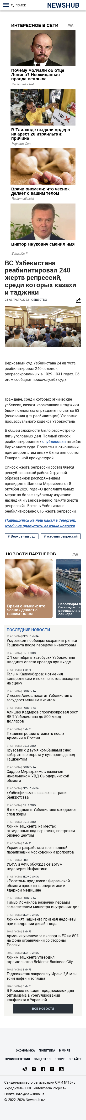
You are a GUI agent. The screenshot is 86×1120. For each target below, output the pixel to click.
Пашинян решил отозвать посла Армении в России (35, 735)
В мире (26, 670)
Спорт (26, 860)
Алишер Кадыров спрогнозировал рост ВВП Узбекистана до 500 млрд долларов (42, 716)
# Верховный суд (22, 536)
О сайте (75, 1059)
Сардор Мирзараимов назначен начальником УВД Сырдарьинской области (38, 776)
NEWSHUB (63, 5)
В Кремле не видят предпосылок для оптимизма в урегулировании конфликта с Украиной (40, 995)
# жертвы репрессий (61, 536)
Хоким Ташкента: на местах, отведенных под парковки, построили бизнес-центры (41, 831)
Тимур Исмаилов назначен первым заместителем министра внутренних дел (43, 904)
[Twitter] (52, 1069)
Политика (29, 691)
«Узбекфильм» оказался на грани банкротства (36, 795)
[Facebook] (43, 1069)
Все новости (43, 1008)
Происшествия (17, 1059)
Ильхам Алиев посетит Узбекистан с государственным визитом (39, 697)
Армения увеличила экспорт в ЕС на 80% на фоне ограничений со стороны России (43, 940)
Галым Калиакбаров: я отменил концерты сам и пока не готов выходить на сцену (43, 678)
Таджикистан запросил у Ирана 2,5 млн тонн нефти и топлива (41, 976)
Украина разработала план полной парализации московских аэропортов (40, 849)
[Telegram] (24, 1069)
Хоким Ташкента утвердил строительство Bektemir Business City (40, 959)
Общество (29, 653)
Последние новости (28, 630)
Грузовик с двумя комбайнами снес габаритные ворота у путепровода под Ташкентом (41, 754)
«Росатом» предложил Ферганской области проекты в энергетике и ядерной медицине (38, 885)
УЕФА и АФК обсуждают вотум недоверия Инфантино (34, 866)
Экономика (30, 636)
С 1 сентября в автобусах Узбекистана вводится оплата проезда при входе (41, 659)
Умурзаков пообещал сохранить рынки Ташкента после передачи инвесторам (42, 642)
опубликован (54, 441)
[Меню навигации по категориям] (6, 5)
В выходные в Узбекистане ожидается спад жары (41, 811)
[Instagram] (34, 1069)
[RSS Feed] (61, 1069)
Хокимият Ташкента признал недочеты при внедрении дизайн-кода (41, 921)
